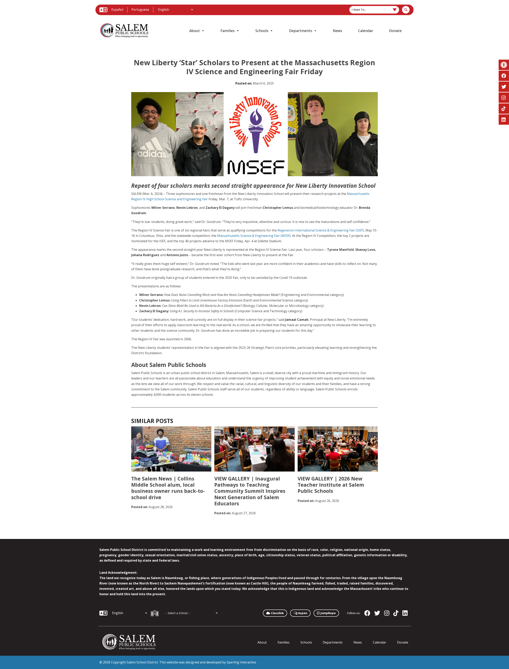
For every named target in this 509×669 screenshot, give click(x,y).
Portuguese (140, 9)
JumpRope (328, 613)
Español (117, 9)
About (194, 30)
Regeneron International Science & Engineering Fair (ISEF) (321, 230)
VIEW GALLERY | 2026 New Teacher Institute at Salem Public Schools (331, 484)
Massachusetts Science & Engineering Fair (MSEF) (254, 235)
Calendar (365, 30)
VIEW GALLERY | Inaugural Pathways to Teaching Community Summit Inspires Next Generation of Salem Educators (249, 491)
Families (228, 30)
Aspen (302, 613)
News (337, 30)
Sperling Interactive (241, 662)
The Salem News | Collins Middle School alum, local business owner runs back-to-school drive (168, 488)
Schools (261, 30)
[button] (504, 65)
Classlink (277, 613)
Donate (395, 30)
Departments (300, 30)
